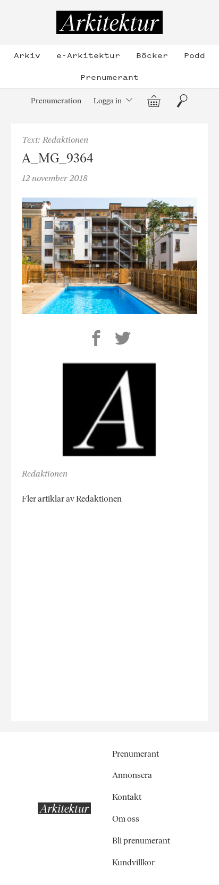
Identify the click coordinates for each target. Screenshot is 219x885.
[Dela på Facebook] (96, 339)
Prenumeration (56, 100)
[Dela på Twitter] (123, 339)
